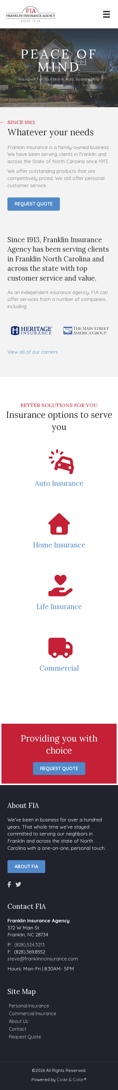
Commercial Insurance (32, 1013)
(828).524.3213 (29, 945)
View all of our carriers (32, 352)
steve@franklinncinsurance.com (42, 959)
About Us (18, 1021)
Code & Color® (71, 1079)
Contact (17, 1029)
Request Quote (25, 1037)
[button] (6, 68)
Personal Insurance (29, 1006)
